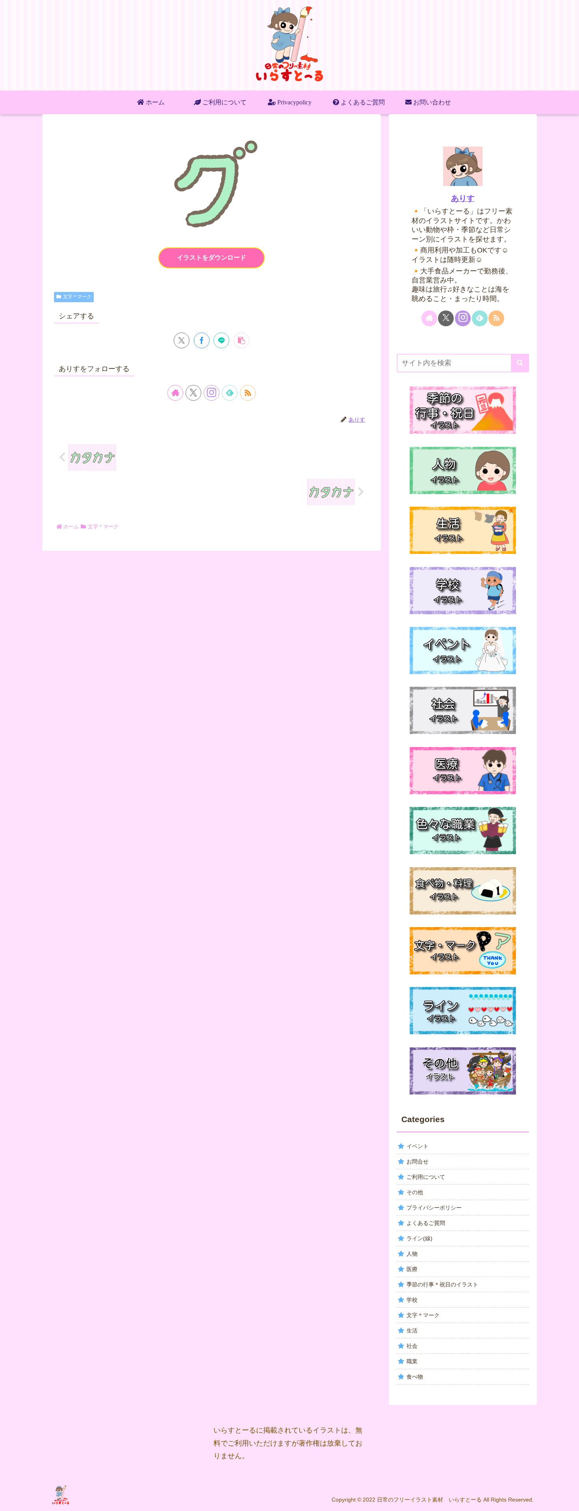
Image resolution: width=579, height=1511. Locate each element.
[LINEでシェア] (221, 340)
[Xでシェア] (181, 340)
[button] (241, 340)
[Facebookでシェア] (202, 340)
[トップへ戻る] (567, 1499)
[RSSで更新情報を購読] (248, 393)
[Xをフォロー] (193, 393)
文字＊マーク (77, 296)
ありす (463, 198)
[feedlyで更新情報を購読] (230, 393)
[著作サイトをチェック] (175, 393)
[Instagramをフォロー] (211, 393)
